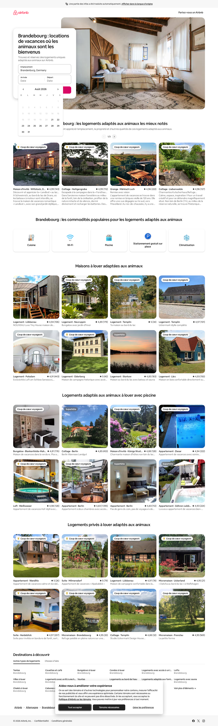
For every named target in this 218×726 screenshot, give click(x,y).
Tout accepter (75, 707)
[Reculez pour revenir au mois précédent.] (23, 89)
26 (40, 125)
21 (52, 119)
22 (58, 119)
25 (34, 125)
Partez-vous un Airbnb (190, 12)
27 (46, 125)
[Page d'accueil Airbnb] (20, 12)
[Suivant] (114, 136)
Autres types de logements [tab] (26, 661)
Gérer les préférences (143, 707)
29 (58, 125)
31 (29, 132)
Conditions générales (62, 721)
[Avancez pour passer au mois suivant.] (58, 89)
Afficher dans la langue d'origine (137, 4)
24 (29, 125)
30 (23, 132)
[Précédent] (104, 136)
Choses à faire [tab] (52, 661)
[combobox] (45, 70)
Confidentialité (41, 721)
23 (23, 125)
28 (52, 125)
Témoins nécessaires (109, 707)
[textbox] (31, 81)
